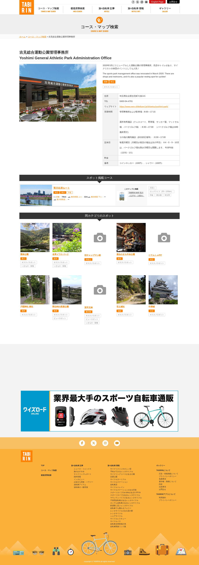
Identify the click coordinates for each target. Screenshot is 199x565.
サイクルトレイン (117, 487)
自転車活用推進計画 (118, 524)
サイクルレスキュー (118, 519)
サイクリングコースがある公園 (122, 474)
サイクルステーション (119, 482)
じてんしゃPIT (155, 255)
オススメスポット (111, 87)
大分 (151, 311)
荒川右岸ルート (61, 188)
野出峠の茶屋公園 (60, 306)
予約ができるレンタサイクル (121, 471)
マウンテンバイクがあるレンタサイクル (126, 498)
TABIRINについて (163, 470)
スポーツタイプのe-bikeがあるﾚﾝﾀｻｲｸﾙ (125, 492)
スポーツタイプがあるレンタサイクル (125, 495)
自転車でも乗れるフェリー (120, 508)
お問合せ (173, 2)
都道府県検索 (78, 8)
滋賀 (119, 311)
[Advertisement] (99, 367)
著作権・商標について (167, 482)
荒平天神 (88, 307)
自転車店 (113, 485)
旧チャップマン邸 (92, 255)
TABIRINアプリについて (166, 494)
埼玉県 (167, 195)
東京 (63, 192)
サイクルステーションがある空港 (123, 490)
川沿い (152, 188)
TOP (42, 466)
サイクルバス (115, 521)
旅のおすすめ (79, 471)
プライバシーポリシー (167, 476)
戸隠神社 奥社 (26, 306)
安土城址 (121, 306)
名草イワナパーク (60, 254)
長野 (23, 311)
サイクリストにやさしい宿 (120, 469)
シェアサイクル (116, 516)
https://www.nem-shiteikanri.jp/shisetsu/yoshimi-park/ (144, 106)
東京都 (159, 195)
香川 (23, 259)
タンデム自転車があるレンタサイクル (125, 503)
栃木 (55, 259)
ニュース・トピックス (82, 469)
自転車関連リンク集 (118, 527)
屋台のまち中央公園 (126, 254)
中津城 (152, 306)
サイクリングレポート (82, 474)
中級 (69, 192)
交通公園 (113, 477)
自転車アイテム (80, 485)
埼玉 (112, 82)
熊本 (55, 311)
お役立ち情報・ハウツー (83, 482)
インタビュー (79, 479)
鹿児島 (88, 312)
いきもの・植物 (28, 266)
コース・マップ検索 (48, 8)
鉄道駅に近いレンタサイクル (121, 506)
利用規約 (162, 498)
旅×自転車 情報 (136, 8)
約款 (160, 484)
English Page (157, 2)
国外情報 (77, 477)
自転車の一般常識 (81, 487)
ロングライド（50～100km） (161, 191)
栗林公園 (24, 254)
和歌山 (88, 259)
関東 (106, 82)
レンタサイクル (116, 513)
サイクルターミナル (118, 479)
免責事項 (162, 479)
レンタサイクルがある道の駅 (121, 511)
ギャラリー (165, 8)
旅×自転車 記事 (107, 8)
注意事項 (162, 487)
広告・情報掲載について (168, 474)
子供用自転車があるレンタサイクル (124, 500)
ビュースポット (60, 318)
